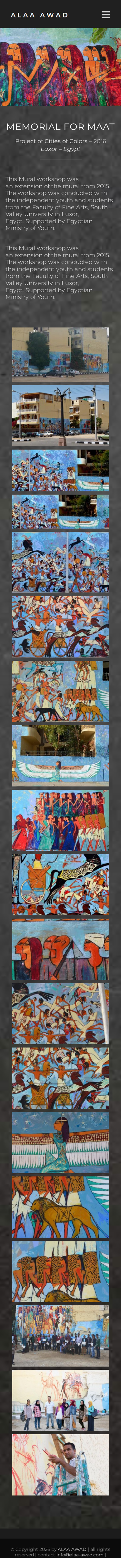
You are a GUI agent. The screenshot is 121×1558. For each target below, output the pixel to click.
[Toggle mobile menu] (106, 14)
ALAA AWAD (72, 1549)
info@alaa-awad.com (80, 1555)
